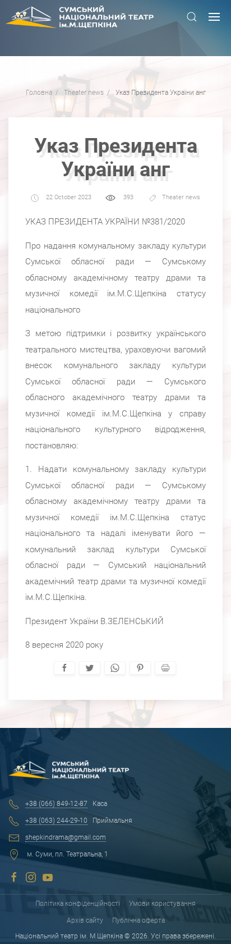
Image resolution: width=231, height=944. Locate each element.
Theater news (181, 197)
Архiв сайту (85, 920)
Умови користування (162, 904)
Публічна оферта (138, 920)
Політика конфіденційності (77, 904)
